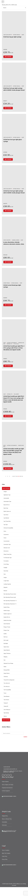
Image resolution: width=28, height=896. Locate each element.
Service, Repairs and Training (7, 784)
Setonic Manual (16, 34)
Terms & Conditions (5, 850)
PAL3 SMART (16, 394)
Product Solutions (5, 781)
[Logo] (9, 803)
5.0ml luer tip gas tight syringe (12, 37)
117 (15, 476)
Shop (23, 34)
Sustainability (4, 822)
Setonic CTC (9, 343)
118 (17, 476)
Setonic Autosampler (12, 342)
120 (20, 476)
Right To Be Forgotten (6, 853)
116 (13, 476)
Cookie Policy (4, 856)
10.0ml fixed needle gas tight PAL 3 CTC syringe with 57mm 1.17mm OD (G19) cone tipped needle (13, 347)
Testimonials (4, 825)
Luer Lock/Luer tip (7, 34)
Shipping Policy (5, 815)
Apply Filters (6, 488)
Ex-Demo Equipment (6, 790)
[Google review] (9, 837)
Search (25, 736)
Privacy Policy (4, 859)
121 (22, 476)
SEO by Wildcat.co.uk (17, 883)
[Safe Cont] (10, 872)
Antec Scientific (7, 240)
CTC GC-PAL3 (16, 343)
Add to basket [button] (8, 56)
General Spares (15, 240)
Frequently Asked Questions (7, 787)
